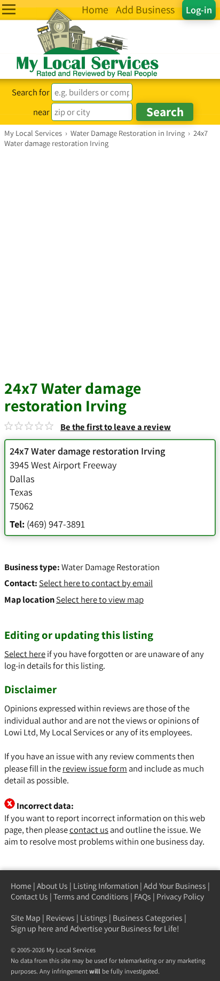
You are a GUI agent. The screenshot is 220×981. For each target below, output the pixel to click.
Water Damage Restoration (110, 567)
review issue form (94, 768)
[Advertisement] (110, 263)
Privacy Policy (180, 896)
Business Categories (148, 918)
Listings (93, 918)
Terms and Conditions (91, 896)
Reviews (60, 918)
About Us (52, 886)
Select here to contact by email (96, 583)
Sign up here (32, 928)
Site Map (26, 918)
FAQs (142, 896)
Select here (24, 654)
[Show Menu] (8, 9)
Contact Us (29, 896)
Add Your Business (175, 886)
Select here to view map (100, 599)
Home (21, 886)
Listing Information (105, 886)
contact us (88, 830)
